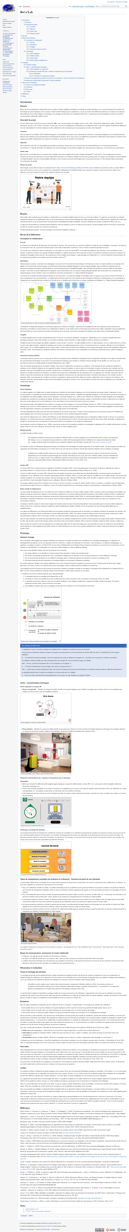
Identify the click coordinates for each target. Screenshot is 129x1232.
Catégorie (24, 1215)
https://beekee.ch (31, 1209)
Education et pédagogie (7, 35)
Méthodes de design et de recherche (8, 39)
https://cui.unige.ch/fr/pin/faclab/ (90, 1198)
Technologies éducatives (8, 53)
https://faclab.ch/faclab (72, 1133)
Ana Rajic (57, 168)
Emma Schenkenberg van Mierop (71, 168)
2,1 (30, 1211)
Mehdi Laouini (88, 168)
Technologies (9, 51)
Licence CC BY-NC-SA (47, 1226)
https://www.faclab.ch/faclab (40, 1211)
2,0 (27, 1211)
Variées (7, 56)
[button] (98, 6)
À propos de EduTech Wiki (42, 1229)
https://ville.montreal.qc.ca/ (100, 442)
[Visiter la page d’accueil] (9, 8)
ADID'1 (31, 1215)
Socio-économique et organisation (7, 47)
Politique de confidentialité (27, 1229)
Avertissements (55, 1229)
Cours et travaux (10, 33)
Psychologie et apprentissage (8, 43)
